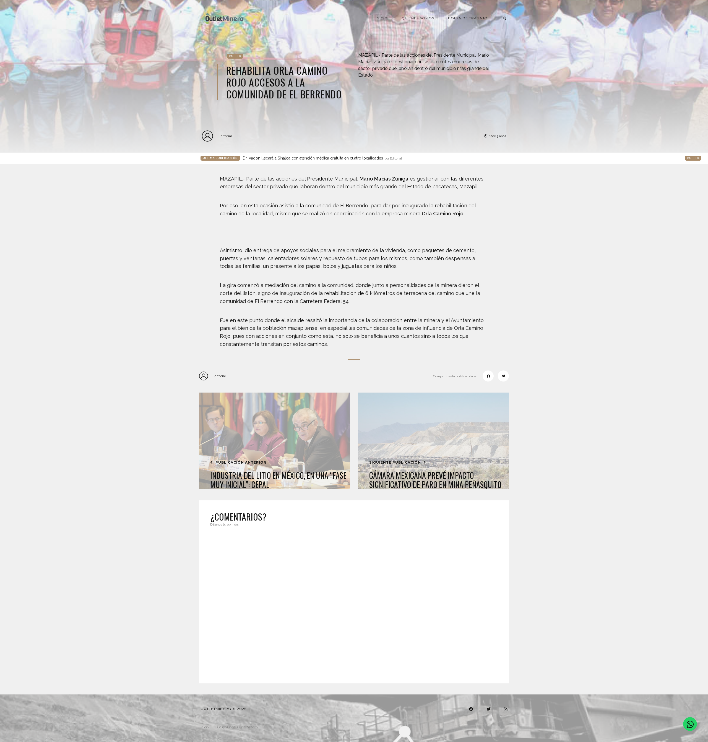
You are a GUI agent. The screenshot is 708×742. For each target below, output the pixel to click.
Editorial (225, 136)
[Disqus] (354, 601)
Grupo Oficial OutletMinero (237, 727)
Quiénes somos (418, 18)
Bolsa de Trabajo (468, 18)
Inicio (382, 18)
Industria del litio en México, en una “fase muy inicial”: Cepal (278, 480)
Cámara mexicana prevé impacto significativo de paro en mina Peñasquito (435, 480)
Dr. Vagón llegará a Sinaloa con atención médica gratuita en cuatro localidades (322, 158)
